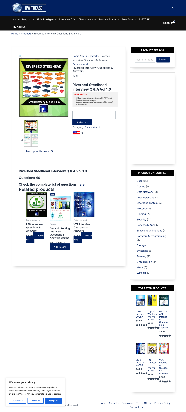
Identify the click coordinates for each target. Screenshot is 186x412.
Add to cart (82, 122)
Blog (24, 19)
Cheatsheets (85, 19)
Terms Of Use (144, 403)
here (81, 184)
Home (16, 19)
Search (163, 59)
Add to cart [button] (35, 237)
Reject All (35, 400)
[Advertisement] (68, 163)
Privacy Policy (162, 403)
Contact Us (136, 407)
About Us (114, 403)
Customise (18, 400)
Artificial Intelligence (44, 19)
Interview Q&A (67, 19)
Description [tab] (32, 151)
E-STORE (144, 19)
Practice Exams (107, 19)
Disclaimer (128, 403)
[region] (35, 392)
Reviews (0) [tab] (46, 151)
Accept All (53, 400)
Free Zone (127, 19)
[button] (173, 8)
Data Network (89, 56)
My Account (20, 26)
